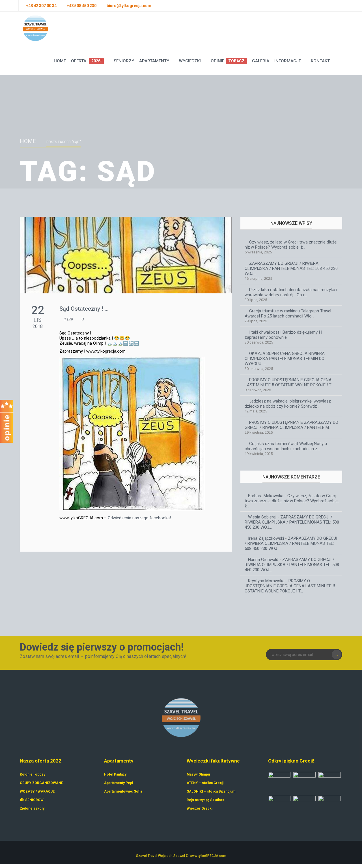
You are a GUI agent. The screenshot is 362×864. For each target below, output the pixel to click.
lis (37, 320)
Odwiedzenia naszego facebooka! (139, 517)
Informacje (287, 60)
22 (37, 310)
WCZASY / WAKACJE (37, 791)
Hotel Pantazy (115, 774)
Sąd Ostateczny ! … (84, 308)
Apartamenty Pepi (118, 783)
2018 (38, 326)
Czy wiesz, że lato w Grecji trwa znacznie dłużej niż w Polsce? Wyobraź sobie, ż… (291, 245)
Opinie (227, 60)
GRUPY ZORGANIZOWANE (41, 783)
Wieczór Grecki (199, 808)
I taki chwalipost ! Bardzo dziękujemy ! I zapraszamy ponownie (283, 335)
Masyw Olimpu (198, 774)
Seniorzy (124, 60)
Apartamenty (154, 60)
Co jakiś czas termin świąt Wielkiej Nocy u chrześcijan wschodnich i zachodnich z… (286, 446)
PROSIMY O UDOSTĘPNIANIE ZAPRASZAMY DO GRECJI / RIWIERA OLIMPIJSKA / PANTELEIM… (291, 425)
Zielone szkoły (32, 808)
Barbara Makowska (265, 495)
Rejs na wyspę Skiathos (205, 800)
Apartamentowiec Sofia (123, 791)
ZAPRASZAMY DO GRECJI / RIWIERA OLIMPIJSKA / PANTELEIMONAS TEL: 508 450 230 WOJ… (291, 268)
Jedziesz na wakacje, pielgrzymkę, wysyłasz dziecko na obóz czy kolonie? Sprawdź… (288, 404)
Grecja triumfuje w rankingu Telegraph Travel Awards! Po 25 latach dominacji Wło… (288, 313)
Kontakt (320, 60)
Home (60, 60)
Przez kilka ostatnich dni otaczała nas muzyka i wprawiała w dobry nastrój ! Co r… (291, 292)
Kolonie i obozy (32, 774)
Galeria (260, 60)
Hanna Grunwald (263, 559)
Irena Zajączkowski (266, 538)
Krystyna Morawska (266, 580)
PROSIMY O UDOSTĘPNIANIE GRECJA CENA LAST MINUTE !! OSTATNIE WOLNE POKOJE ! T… (289, 382)
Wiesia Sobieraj (262, 517)
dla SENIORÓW (32, 800)
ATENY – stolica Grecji (205, 783)
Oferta (86, 60)
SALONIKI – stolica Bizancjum (211, 791)
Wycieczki (190, 60)
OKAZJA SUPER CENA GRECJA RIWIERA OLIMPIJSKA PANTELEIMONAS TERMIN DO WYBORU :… (285, 358)
